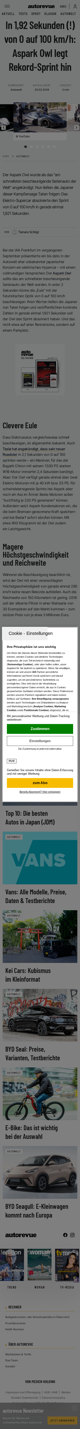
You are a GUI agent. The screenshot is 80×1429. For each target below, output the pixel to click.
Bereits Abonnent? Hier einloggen (40, 791)
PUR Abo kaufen (40, 783)
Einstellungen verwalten (40, 741)
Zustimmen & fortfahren (40, 729)
